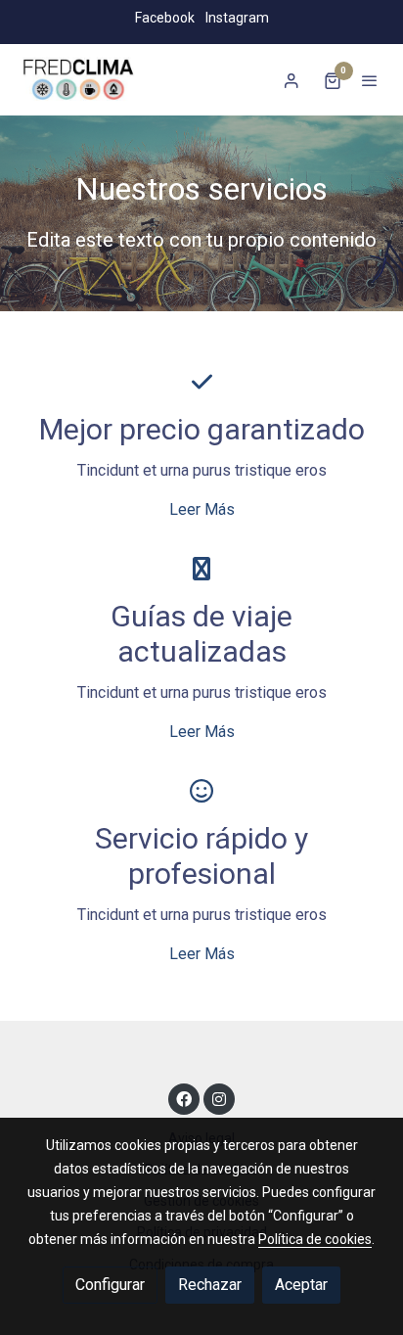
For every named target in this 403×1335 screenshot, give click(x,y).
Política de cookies (315, 1239)
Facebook (165, 17)
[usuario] (291, 80)
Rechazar (210, 1284)
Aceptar (301, 1284)
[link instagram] (219, 1098)
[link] (78, 80)
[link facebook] (184, 1098)
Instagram (237, 17)
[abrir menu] (369, 80)
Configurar (110, 1284)
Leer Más (202, 509)
